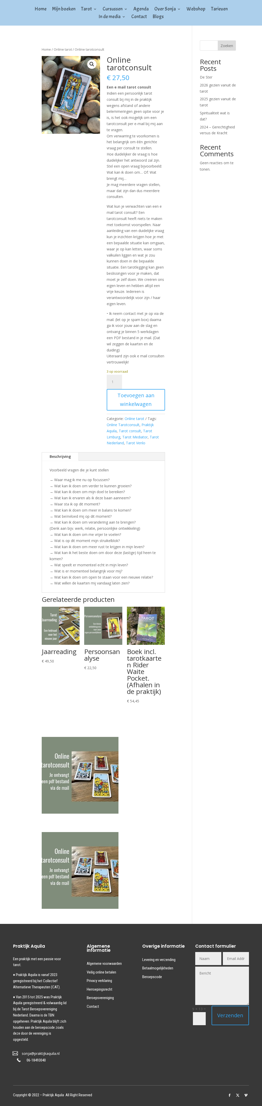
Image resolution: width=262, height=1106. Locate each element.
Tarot (86, 9)
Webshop (196, 9)
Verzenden (230, 1015)
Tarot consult (130, 430)
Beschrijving (60, 456)
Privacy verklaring (99, 980)
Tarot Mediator (135, 437)
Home (41, 9)
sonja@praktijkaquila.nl (41, 1053)
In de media (110, 17)
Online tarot (63, 49)
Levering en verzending (159, 959)
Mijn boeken (63, 9)
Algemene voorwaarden (104, 963)
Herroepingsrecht (99, 989)
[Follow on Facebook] (229, 1095)
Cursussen (113, 9)
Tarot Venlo (135, 442)
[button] (91, 64)
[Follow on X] (238, 1095)
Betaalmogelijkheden (157, 968)
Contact (139, 17)
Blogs (158, 17)
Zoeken (227, 45)
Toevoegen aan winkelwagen (136, 399)
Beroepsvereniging (100, 998)
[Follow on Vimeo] (246, 1095)
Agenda (141, 9)
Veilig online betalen (101, 972)
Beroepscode (152, 977)
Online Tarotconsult (123, 424)
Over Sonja (165, 9)
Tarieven (219, 9)
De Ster (206, 77)
